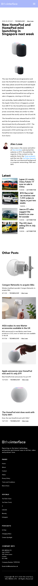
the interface (17, 150)
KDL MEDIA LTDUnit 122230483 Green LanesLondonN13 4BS (7, 554)
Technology (20, 21)
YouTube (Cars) (6, 498)
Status (4, 474)
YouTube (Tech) (7, 502)
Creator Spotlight (7, 537)
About (4, 467)
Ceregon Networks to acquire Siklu (18, 285)
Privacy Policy (6, 478)
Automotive (31, 190)
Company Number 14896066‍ (11, 562)
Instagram (5, 517)
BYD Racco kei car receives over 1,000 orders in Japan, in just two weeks (28, 198)
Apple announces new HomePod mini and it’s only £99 (17, 372)
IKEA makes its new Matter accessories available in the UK (16, 326)
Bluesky (4, 513)
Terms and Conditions (8, 482)
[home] (11, 4)
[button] (34, 4)
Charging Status (6, 533)
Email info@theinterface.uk (10, 566)
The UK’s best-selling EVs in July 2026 (27, 225)
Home (4, 463)
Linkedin (4, 509)
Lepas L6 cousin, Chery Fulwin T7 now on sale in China (26, 183)
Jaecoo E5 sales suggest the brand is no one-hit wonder (26, 213)
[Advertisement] (19, 14)
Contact (4, 471)
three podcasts (29, 156)
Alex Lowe (30, 21)
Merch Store (5, 486)
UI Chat (4, 530)
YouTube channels (29, 158)
